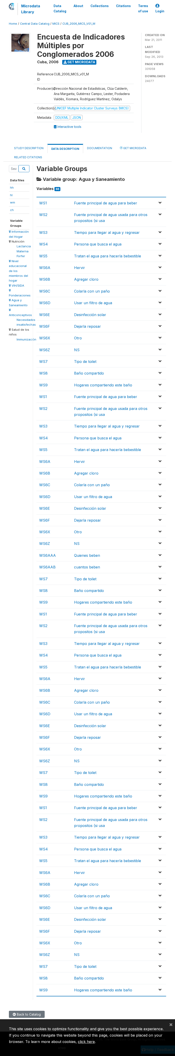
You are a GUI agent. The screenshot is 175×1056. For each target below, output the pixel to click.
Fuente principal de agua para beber (105, 203)
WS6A (44, 267)
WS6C (44, 291)
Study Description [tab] (29, 148)
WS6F (44, 326)
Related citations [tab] (28, 157)
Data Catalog (60, 8)
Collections (99, 6)
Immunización (26, 339)
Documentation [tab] (99, 148)
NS (77, 350)
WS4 (43, 244)
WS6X (44, 338)
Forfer (21, 256)
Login (159, 11)
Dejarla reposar (87, 326)
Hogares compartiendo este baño (103, 385)
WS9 (43, 385)
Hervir (79, 267)
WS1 (43, 203)
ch (12, 210)
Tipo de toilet (85, 361)
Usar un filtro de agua (93, 303)
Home (13, 23)
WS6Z (44, 350)
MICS (55, 23)
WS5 (43, 256)
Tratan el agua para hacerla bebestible (107, 256)
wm (12, 202)
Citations (123, 6)
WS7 (43, 361)
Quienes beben (87, 555)
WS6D (44, 303)
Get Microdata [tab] (134, 148)
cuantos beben (87, 567)
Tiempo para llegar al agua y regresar (107, 232)
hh (12, 187)
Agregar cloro (86, 279)
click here (86, 1041)
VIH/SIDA (17, 285)
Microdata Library (30, 9)
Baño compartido (89, 373)
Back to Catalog (28, 1014)
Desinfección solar (90, 314)
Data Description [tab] (65, 148)
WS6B (44, 279)
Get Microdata (81, 62)
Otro (78, 338)
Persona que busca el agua (97, 244)
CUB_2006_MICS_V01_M (78, 23)
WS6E (44, 314)
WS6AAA (47, 555)
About (78, 6)
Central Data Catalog (34, 23)
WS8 (43, 373)
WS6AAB (47, 567)
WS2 (43, 214)
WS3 (43, 232)
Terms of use (143, 8)
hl (11, 195)
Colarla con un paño (92, 291)
